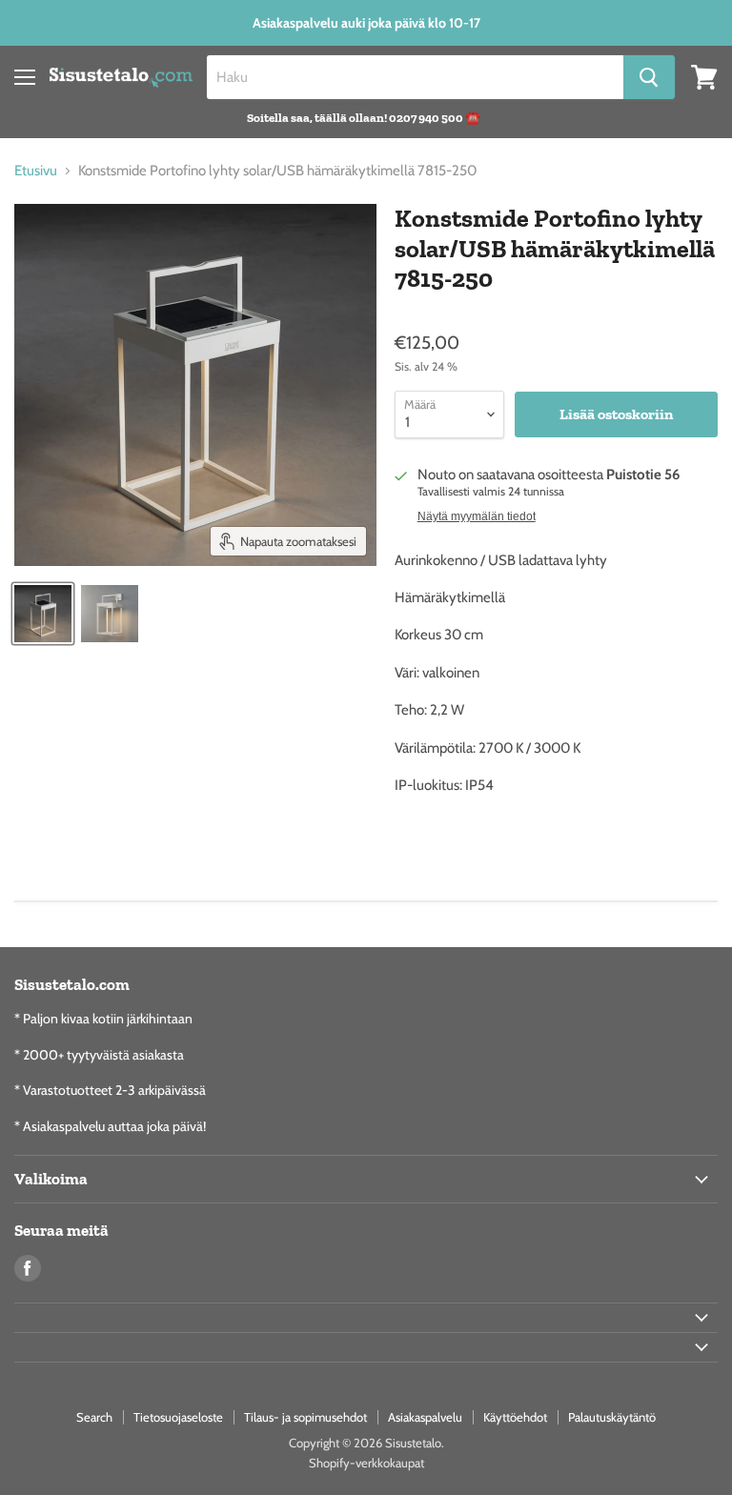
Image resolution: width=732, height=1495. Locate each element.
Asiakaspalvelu (425, 1416)
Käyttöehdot (515, 1416)
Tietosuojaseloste (178, 1416)
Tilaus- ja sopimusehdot (305, 1416)
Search (94, 1416)
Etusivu (35, 171)
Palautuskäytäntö (612, 1416)
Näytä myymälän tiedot (476, 516)
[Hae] (649, 77)
